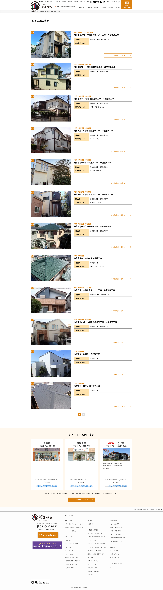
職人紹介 (68, 547)
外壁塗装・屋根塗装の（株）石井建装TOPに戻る (147, 509)
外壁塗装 (90, 32)
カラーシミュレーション (95, 533)
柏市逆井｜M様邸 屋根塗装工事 (87, 386)
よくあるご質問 (115, 524)
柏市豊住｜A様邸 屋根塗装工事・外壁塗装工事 (93, 194)
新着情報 (112, 547)
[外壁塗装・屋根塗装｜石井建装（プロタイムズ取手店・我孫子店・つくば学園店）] (42, 5)
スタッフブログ (115, 557)
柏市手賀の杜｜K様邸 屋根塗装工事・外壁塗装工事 (95, 322)
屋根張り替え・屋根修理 (94, 550)
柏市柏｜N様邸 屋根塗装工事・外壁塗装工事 (92, 163)
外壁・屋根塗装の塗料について (97, 537)
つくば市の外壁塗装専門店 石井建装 (116, 486)
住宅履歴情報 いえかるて (73, 561)
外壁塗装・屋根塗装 (93, 530)
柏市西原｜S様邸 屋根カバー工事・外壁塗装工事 (94, 290)
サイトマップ (113, 567)
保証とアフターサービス (72, 557)
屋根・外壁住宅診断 (116, 527)
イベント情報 (114, 550)
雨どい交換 (90, 557)
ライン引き (90, 574)
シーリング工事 (92, 564)
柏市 (76, 32)
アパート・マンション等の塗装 (97, 543)
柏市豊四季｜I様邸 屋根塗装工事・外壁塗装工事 (94, 99)
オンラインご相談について (118, 534)
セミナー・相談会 (71, 531)
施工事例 (90, 520)
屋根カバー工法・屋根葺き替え (96, 554)
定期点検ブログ (115, 554)
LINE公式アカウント (116, 541)
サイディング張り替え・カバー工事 (97, 547)
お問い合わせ (113, 520)
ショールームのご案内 (72, 543)
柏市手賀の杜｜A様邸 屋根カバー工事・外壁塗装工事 (96, 35)
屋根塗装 (81, 64)
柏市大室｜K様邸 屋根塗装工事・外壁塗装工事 (93, 131)
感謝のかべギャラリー (72, 564)
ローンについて (70, 554)
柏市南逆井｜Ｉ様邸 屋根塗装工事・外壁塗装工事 (94, 67)
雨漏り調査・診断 (92, 567)
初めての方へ (68, 520)
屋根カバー (82, 32)
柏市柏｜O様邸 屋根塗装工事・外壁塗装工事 (92, 226)
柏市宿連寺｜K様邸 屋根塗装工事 (88, 258)
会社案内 (68, 540)
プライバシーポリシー (116, 563)
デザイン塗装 (92, 540)
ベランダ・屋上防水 (93, 561)
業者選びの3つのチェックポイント (75, 524)
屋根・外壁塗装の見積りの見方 (74, 527)
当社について (68, 537)
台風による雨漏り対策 (93, 571)
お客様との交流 (70, 567)
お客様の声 (90, 524)
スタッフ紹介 (69, 550)
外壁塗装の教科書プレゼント (119, 537)
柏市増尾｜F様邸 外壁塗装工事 (87, 354)
